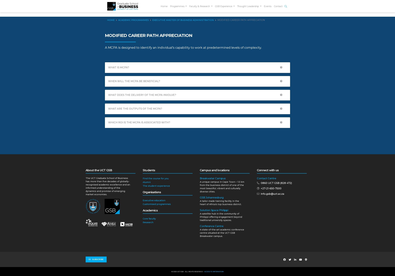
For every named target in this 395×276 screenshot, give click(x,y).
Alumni (147, 182)
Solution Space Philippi (214, 210)
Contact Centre (266, 178)
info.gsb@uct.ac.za (272, 193)
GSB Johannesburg (212, 197)
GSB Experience (224, 6)
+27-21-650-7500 (271, 188)
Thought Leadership (248, 6)
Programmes (177, 6)
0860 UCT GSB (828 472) (276, 183)
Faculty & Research (200, 6)
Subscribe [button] (98, 259)
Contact (278, 6)
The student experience (156, 186)
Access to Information (214, 271)
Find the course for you (156, 178)
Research (148, 222)
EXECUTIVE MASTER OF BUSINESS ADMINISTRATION (183, 20)
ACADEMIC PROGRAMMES (133, 20)
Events (267, 6)
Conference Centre (211, 226)
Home (164, 6)
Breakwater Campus (213, 178)
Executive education (154, 200)
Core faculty (149, 218)
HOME (111, 20)
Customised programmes (157, 204)
